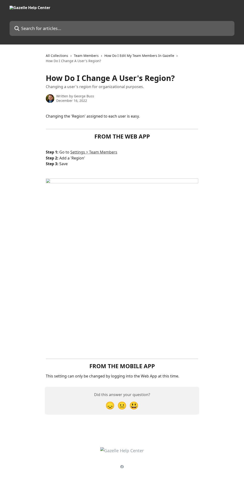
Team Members (86, 55)
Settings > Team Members (93, 152)
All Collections (57, 55)
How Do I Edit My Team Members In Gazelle (139, 55)
